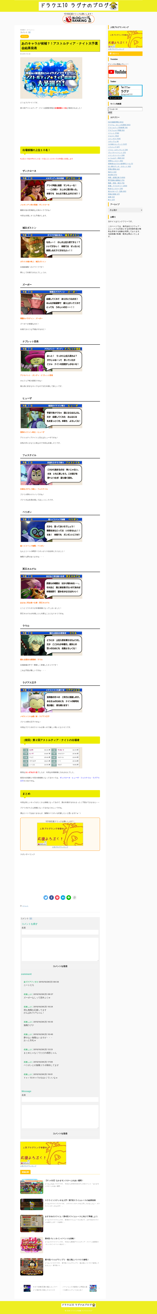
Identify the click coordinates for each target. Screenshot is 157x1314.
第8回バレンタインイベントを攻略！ (60, 1238)
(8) (29, 32)
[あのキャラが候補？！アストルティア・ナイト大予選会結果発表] (63, 897)
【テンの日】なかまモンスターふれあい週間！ (64, 1180)
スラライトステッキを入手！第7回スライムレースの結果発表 (70, 1200)
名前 (24, 927)
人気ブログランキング (60, 847)
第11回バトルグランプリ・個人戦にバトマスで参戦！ (67, 1259)
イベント (25, 906)
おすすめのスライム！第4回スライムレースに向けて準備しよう (71, 1216)
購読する (115, 54)
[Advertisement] (60, 128)
